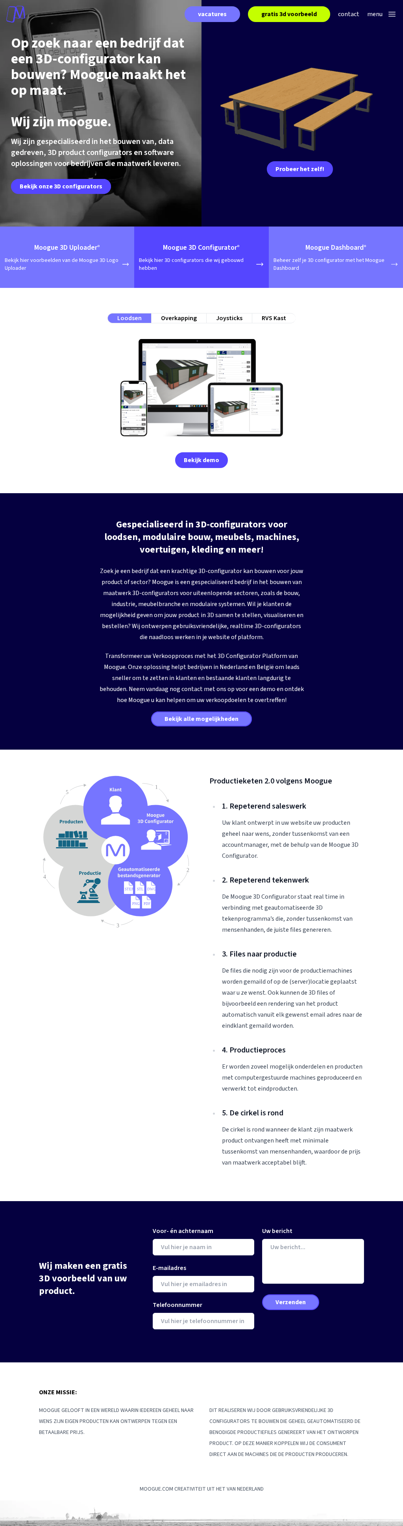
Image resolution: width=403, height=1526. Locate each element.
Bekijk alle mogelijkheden (201, 719)
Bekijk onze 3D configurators (61, 186)
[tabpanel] (201, 395)
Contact (348, 14)
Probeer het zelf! (299, 169)
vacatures (212, 14)
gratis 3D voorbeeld (289, 14)
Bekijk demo (201, 460)
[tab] (129, 318)
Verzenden (290, 1302)
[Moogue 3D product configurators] (15, 14)
